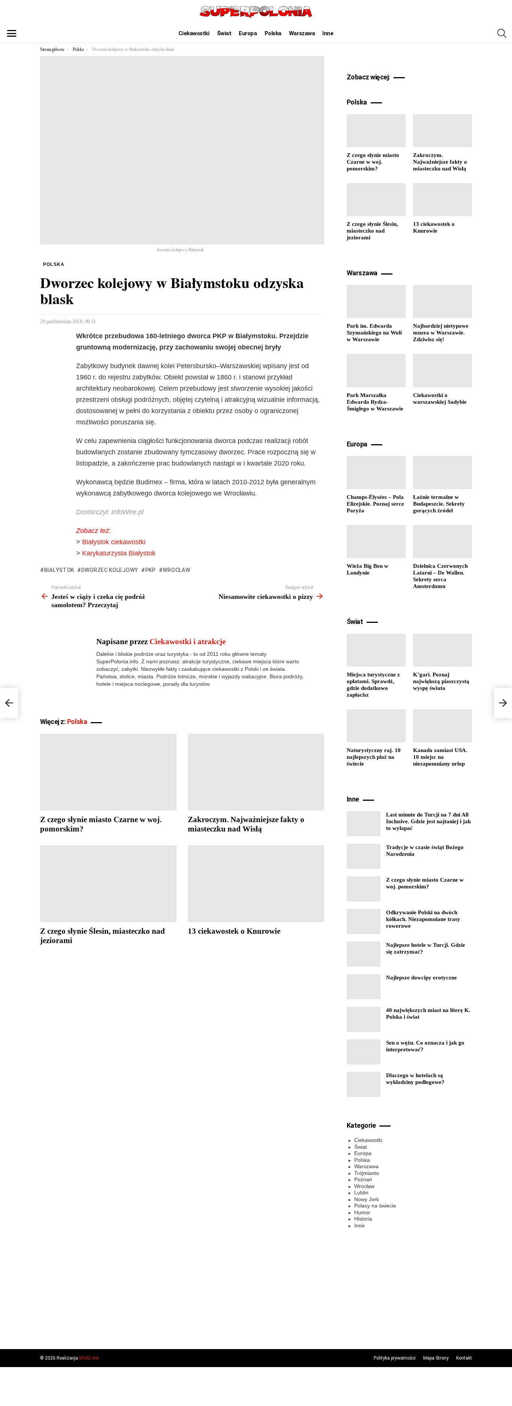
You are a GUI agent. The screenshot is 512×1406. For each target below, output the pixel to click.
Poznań (363, 1179)
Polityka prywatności (395, 1358)
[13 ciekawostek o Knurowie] (256, 883)
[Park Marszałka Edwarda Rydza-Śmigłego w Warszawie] (376, 370)
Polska (273, 33)
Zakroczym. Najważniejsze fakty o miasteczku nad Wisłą (246, 824)
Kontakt (464, 1358)
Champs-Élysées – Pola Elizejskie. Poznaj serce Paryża (375, 503)
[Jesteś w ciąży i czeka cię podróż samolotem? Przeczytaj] (9, 703)
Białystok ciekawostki (113, 542)
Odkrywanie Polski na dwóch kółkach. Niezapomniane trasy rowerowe (423, 919)
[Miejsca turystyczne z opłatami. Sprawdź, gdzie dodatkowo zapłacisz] (376, 650)
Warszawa (302, 33)
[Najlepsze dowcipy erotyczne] (363, 986)
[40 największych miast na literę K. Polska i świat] (363, 1019)
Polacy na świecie (375, 1206)
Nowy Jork (366, 1199)
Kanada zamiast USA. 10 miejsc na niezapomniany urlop (440, 757)
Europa (248, 33)
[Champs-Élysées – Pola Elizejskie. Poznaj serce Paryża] (376, 472)
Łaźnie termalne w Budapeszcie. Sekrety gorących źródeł (439, 503)
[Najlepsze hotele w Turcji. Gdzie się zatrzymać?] (363, 954)
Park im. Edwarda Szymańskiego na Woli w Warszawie (374, 332)
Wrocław (176, 570)
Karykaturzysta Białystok (119, 553)
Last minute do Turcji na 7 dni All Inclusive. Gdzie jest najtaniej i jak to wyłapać (428, 821)
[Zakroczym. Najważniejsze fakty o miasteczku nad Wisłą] (256, 772)
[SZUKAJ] (501, 33)
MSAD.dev (89, 1358)
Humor (362, 1212)
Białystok (59, 570)
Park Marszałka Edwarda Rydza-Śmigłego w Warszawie (375, 402)
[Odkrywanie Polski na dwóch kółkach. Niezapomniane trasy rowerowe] (363, 921)
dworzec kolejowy (109, 570)
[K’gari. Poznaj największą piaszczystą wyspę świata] (442, 650)
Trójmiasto (366, 1173)
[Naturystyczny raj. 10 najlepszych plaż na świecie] (376, 725)
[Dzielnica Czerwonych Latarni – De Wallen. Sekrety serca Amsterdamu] (442, 541)
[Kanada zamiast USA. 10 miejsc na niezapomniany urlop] (442, 725)
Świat (224, 33)
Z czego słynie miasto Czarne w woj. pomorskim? (373, 162)
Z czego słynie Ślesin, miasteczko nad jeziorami (372, 230)
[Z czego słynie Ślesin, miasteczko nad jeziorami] (108, 883)
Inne (327, 33)
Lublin (361, 1193)
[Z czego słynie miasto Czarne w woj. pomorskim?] (108, 772)
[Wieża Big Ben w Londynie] (376, 541)
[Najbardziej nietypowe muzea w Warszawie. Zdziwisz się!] (442, 301)
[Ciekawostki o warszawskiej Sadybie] (442, 370)
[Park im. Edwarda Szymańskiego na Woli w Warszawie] (376, 301)
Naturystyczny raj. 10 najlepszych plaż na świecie (374, 757)
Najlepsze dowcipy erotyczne (421, 978)
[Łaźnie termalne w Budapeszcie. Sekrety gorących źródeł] (442, 472)
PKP (150, 570)
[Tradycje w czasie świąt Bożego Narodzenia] (363, 856)
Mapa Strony (436, 1358)
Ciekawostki (193, 33)
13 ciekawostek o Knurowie (234, 931)
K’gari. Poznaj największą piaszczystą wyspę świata (441, 681)
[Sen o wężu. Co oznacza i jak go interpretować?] (363, 1051)
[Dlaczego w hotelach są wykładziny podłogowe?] (363, 1084)
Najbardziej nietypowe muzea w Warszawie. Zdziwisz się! (441, 332)
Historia (363, 1219)
